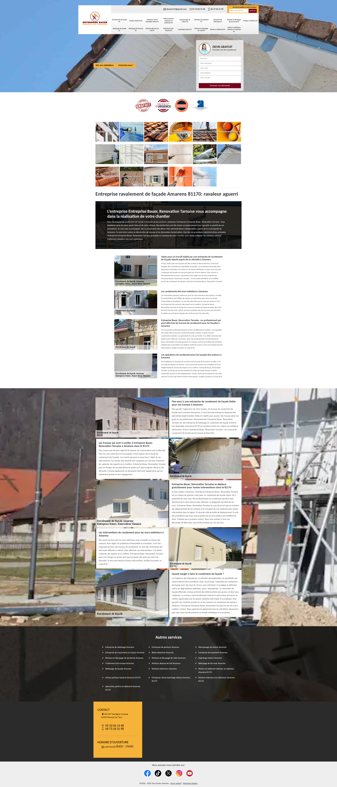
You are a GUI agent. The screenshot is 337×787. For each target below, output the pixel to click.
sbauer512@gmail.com (176, 9)
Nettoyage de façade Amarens (118, 669)
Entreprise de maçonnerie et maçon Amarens (124, 653)
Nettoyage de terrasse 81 (136, 29)
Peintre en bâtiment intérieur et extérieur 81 (234, 29)
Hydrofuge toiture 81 (185, 29)
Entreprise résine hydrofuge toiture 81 (152, 21)
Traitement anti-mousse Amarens (119, 663)
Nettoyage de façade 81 (119, 29)
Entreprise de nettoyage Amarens (119, 647)
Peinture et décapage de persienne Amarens (124, 658)
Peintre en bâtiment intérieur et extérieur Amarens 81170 (216, 670)
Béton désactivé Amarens (163, 653)
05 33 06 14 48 (198, 9)
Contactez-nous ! (125, 65)
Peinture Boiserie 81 (135, 21)
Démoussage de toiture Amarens (212, 647)
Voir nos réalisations (104, 65)
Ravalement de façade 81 (119, 21)
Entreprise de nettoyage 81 (217, 21)
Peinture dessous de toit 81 (152, 29)
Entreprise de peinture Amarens (165, 647)
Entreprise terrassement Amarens (212, 653)
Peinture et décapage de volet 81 (201, 29)
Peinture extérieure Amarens (164, 669)
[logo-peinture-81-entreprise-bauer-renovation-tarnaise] (95, 18)
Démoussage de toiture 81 (185, 21)
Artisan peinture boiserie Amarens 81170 (122, 678)
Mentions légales (190, 784)
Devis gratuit (175, 784)
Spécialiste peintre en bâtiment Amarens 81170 (122, 688)
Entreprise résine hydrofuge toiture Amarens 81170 (171, 679)
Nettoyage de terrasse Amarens (212, 663)
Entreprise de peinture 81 (201, 21)
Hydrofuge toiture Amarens (210, 658)
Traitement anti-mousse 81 (168, 29)
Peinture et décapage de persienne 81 (234, 21)
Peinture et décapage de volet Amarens (169, 658)
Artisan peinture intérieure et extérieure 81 (168, 21)
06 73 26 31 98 (217, 9)
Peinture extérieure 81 (250, 21)
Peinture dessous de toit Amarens (166, 663)
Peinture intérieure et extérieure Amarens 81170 (216, 679)
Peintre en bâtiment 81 (217, 29)
